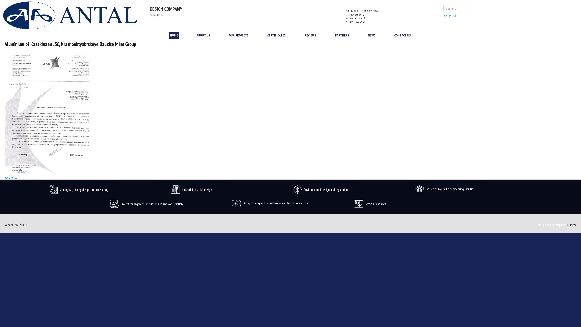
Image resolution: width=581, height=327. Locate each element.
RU (445, 15)
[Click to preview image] (50, 112)
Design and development (552, 225)
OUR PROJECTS (239, 35)
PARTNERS (342, 35)
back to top (11, 177)
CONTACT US (402, 35)
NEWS (372, 35)
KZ (454, 15)
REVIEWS (310, 35)
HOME (174, 35)
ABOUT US (203, 35)
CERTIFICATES (276, 35)
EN (450, 15)
